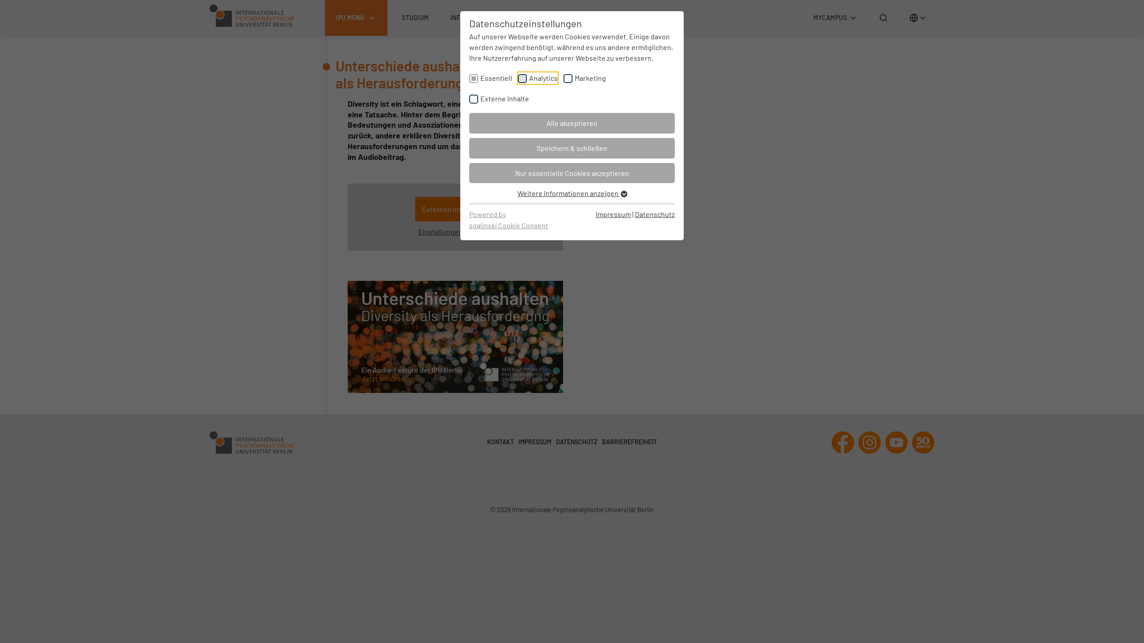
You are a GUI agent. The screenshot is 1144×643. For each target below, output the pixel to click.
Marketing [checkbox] (590, 78)
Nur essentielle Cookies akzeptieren (572, 173)
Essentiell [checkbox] (496, 78)
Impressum (613, 214)
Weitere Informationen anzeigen (568, 193)
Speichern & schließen (572, 148)
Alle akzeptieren (572, 123)
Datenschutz (655, 214)
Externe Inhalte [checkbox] (504, 98)
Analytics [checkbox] (543, 78)
